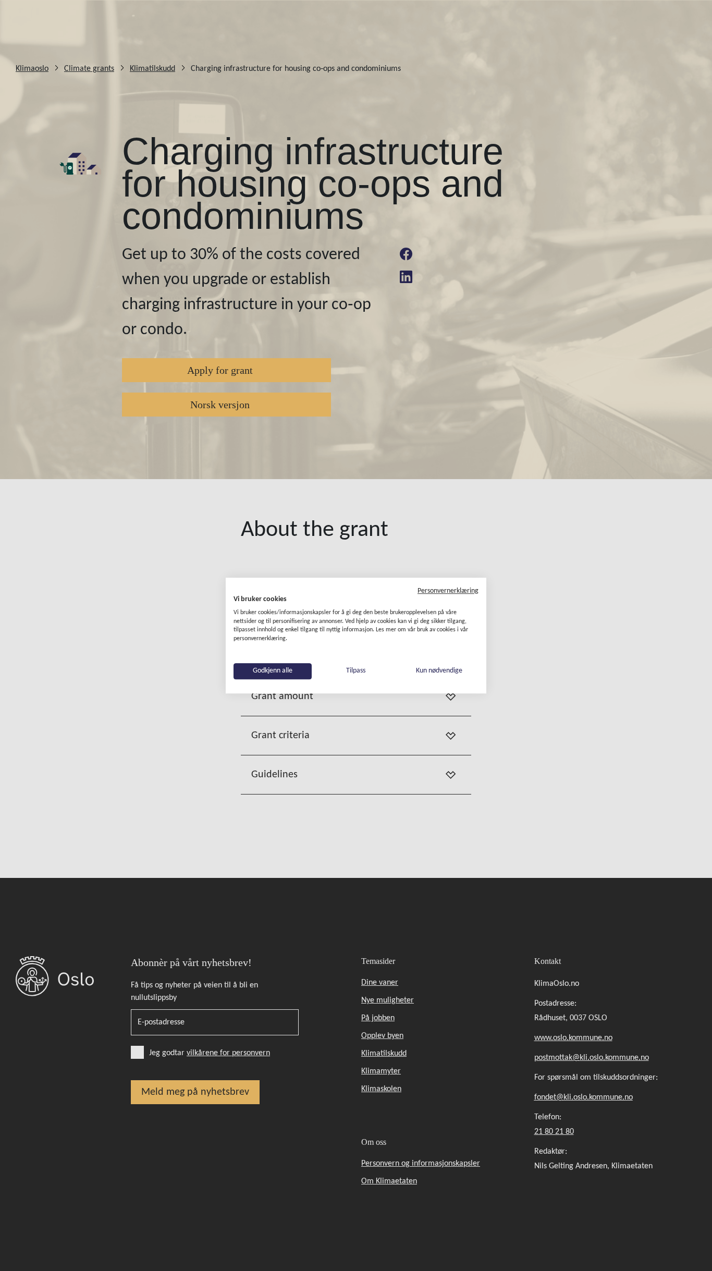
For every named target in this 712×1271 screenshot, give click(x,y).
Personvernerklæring (448, 591)
